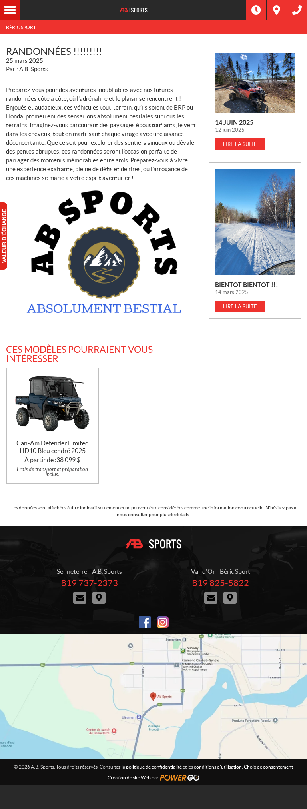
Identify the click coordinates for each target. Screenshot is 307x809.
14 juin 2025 (234, 122)
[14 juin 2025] (255, 83)
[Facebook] (145, 622)
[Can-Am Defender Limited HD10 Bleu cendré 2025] (52, 403)
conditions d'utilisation (218, 766)
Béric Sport (21, 27)
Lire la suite (240, 144)
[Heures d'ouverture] (256, 10)
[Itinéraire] (277, 10)
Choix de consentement (268, 766)
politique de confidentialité (154, 766)
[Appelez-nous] (297, 10)
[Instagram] (163, 622)
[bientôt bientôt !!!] (255, 222)
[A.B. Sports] (133, 10)
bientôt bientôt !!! (246, 284)
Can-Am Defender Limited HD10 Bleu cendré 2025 (52, 446)
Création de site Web (129, 777)
